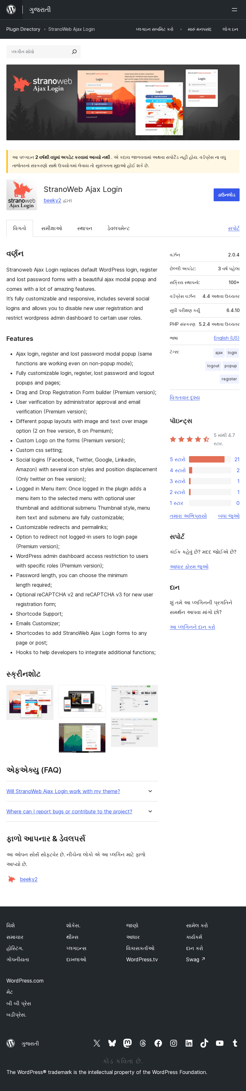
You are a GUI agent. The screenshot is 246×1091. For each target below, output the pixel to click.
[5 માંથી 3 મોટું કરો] (97, 731)
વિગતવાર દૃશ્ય (185, 397)
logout (213, 365)
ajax (219, 352)
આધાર (133, 937)
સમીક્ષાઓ (51, 228)
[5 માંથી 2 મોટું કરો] (97, 693)
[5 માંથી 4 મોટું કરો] (149, 693)
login (232, 352)
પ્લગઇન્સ (76, 948)
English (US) (227, 338)
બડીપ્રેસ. (16, 1014)
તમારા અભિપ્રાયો (188, 516)
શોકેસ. (73, 925)
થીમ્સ (72, 937)
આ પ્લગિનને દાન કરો (192, 627)
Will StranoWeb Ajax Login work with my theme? (63, 791)
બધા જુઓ (229, 516)
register (229, 379)
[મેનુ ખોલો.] (236, 9)
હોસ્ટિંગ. (14, 948)
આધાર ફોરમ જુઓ (189, 566)
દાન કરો (194, 948)
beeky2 (52, 200)
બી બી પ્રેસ (18, 1003)
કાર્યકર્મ (194, 937)
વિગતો (19, 228)
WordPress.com (25, 980)
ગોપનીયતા (17, 959)
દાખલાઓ (76, 959)
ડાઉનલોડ (226, 194)
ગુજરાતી (30, 1043)
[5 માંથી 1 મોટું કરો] (45, 693)
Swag (196, 959)
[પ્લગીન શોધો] (74, 51)
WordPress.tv (142, 959)
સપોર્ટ (234, 228)
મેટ (9, 992)
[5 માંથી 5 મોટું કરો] (149, 726)
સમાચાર (14, 937)
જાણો (132, 925)
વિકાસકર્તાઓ (140, 948)
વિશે (10, 925)
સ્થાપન (84, 228)
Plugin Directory (23, 29)
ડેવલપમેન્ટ (118, 228)
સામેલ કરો (197, 925)
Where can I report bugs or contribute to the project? (69, 812)
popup (231, 365)
